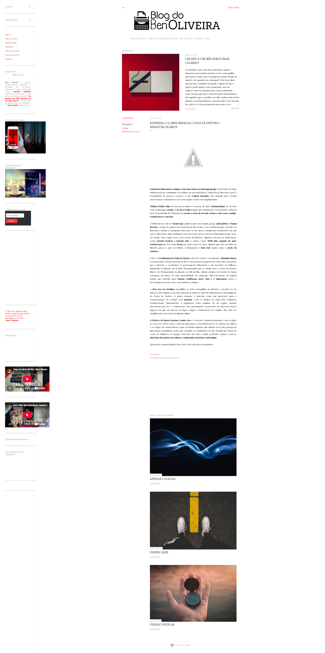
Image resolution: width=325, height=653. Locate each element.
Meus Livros (186, 38)
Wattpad (9, 47)
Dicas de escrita (12, 55)
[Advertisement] (180, 390)
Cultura (125, 128)
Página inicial (138, 38)
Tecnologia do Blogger (183, 645)
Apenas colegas (162, 479)
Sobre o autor (11, 39)
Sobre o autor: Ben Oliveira (163, 38)
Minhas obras (11, 43)
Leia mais (235, 108)
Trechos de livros (12, 51)
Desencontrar (162, 624)
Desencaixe (159, 552)
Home (8, 35)
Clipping (199, 38)
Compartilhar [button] (190, 109)
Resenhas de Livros (130, 131)
